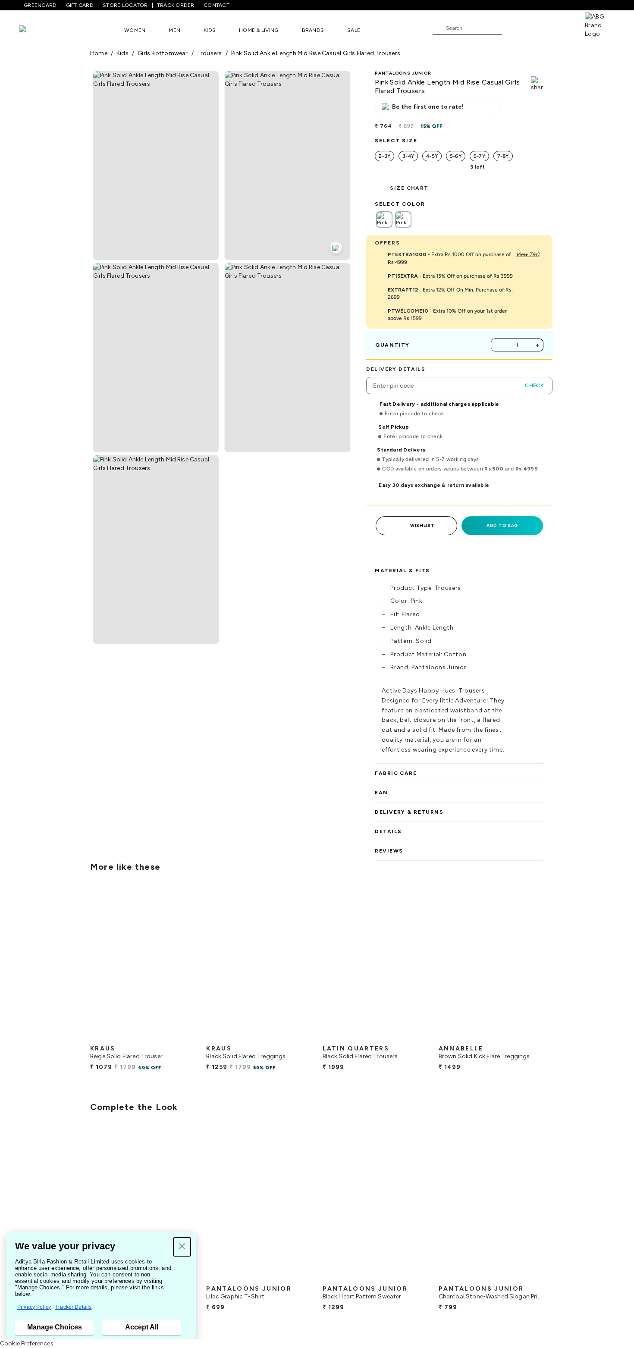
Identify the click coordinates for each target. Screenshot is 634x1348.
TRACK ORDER (176, 5)
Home (98, 53)
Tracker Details (73, 1307)
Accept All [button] (141, 1327)
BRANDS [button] (313, 30)
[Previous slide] (90, 965)
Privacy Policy (34, 1307)
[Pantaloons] (35, 29)
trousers (209, 53)
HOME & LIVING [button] (258, 30)
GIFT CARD (80, 5)
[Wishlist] (512, 28)
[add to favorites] (181, 1037)
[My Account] (536, 27)
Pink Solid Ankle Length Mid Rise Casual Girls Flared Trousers (315, 53)
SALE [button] (353, 30)
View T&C (528, 254)
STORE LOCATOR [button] (125, 5)
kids (122, 53)
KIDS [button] (210, 30)
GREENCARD (40, 5)
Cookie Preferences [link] (26, 1343)
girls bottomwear (163, 53)
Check (534, 385)
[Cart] (560, 27)
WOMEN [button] (134, 30)
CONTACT (216, 5)
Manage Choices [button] (54, 1327)
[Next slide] (544, 965)
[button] (182, 1247)
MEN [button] (174, 30)
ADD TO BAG (502, 525)
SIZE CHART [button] (409, 188)
